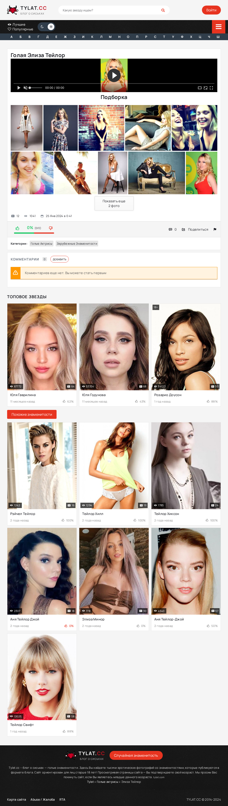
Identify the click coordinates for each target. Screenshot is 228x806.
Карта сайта (16, 799)
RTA (62, 799)
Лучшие (18, 24)
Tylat (90, 782)
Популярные (22, 29)
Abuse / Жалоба (43, 799)
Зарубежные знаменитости (77, 244)
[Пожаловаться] (215, 229)
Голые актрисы (41, 244)
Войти (211, 10)
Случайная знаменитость (136, 755)
